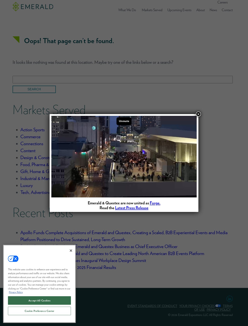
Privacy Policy (16, 292)
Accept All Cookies (39, 300)
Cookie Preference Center (39, 310)
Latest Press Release (131, 207)
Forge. (155, 203)
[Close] (71, 250)
